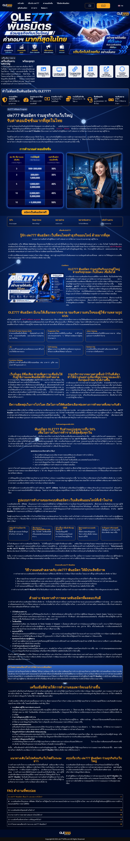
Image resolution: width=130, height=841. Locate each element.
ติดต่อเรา (44, 8)
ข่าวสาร (34, 8)
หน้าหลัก (21, 3)
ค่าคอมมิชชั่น (48, 3)
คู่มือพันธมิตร (22, 8)
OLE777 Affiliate (62, 129)
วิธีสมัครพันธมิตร (63, 3)
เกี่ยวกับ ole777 (33, 3)
